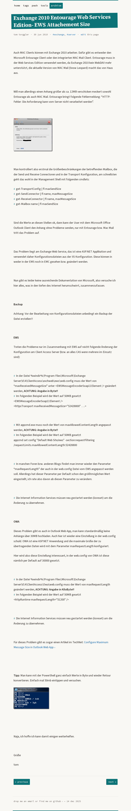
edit (83, 34)
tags (26, 5)
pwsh (35, 5)
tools (44, 5)
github (57, 801)
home (17, 5)
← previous (21, 782)
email (31, 801)
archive (56, 5)
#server (71, 34)
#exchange (58, 34)
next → (112, 782)
